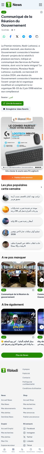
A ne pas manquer (14, 257)
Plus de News (22, 355)
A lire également (13, 304)
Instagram (31, 433)
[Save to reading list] (41, 12)
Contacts (26, 378)
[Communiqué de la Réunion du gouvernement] (18, 274)
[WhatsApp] (4, 36)
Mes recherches (29, 404)
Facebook (31, 429)
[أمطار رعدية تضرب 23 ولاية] (5, 221)
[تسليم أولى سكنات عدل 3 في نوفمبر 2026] (5, 233)
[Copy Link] (37, 36)
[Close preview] (5, 331)
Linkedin (30, 441)
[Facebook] (10, 36)
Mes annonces (28, 413)
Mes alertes (5, 413)
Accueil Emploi (7, 429)
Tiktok (29, 445)
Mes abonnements (8, 408)
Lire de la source (14, 103)
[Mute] (32, 331)
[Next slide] (42, 280)
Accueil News (6, 400)
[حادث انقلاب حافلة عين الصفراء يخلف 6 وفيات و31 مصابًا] (5, 244)
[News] (8, 4)
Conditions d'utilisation (32, 388)
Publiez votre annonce (23, 177)
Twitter (29, 437)
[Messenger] (30, 36)
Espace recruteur (8, 445)
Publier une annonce (31, 417)
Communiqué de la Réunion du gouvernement (15, 295)
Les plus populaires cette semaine (14, 186)
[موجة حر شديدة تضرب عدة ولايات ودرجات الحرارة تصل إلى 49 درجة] (5, 209)
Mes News (5, 404)
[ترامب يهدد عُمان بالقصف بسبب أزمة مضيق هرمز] (5, 198)
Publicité (26, 373)
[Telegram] (24, 36)
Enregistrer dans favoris (17, 109)
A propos (26, 369)
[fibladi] (3, 370)
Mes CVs (4, 441)
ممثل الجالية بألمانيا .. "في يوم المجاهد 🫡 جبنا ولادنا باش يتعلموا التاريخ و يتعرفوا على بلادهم (17, 343)
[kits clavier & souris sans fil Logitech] (22, 143)
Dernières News (7, 417)
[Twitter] (17, 36)
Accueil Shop (28, 400)
